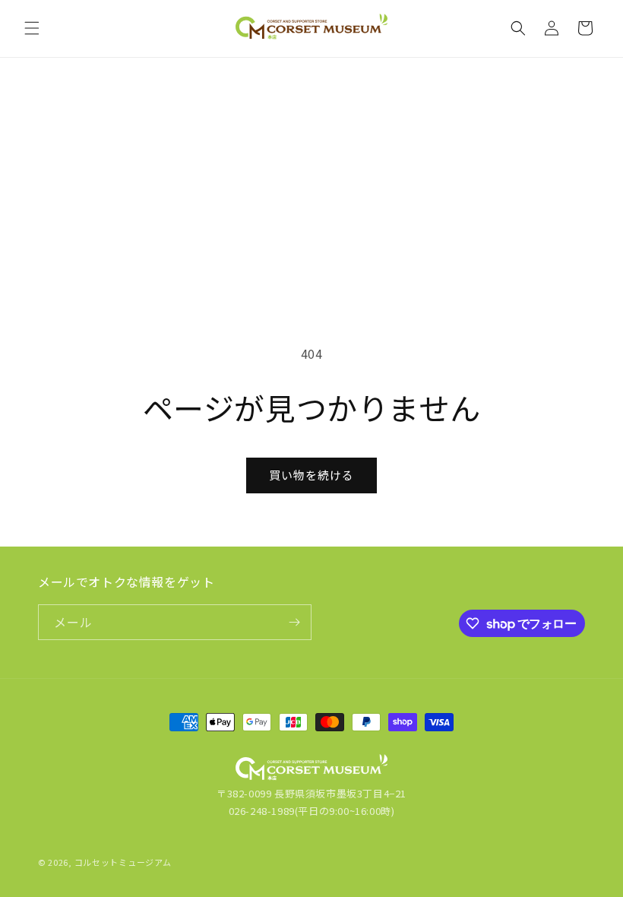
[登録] (294, 622)
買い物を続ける (311, 475)
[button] (32, 28)
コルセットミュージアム (123, 862)
